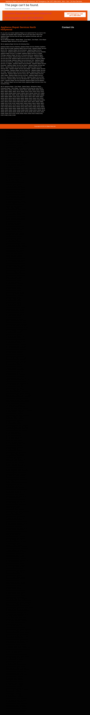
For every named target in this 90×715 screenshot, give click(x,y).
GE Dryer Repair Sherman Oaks (14, 437)
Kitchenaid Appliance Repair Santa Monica (17, 548)
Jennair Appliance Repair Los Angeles (16, 710)
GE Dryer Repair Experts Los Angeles (16, 406)
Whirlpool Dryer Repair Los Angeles (15, 462)
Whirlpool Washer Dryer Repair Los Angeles (17, 142)
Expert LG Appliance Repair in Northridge (17, 391)
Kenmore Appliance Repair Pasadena (15, 347)
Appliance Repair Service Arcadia (14, 637)
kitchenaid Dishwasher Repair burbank (16, 209)
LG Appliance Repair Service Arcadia (15, 642)
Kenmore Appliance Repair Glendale (15, 310)
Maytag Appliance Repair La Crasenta (16, 555)
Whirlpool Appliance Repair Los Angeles (16, 324)
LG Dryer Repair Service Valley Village (16, 617)
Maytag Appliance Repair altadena (15, 204)
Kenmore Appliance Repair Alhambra (15, 149)
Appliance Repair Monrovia (13, 481)
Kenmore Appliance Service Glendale (15, 339)
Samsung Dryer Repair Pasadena (14, 192)
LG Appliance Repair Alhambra (14, 152)
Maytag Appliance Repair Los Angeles (16, 551)
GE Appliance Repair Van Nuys (14, 388)
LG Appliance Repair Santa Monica (15, 130)
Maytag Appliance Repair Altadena (15, 160)
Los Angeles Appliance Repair (13, 533)
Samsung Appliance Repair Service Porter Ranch (18, 604)
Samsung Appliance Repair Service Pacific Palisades (19, 607)
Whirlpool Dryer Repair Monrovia (14, 464)
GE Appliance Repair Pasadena (14, 155)
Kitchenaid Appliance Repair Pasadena (16, 157)
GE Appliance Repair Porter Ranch (15, 386)
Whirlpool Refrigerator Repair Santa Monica (17, 470)
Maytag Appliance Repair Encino (14, 535)
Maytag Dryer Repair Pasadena (14, 236)
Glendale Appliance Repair (13, 580)
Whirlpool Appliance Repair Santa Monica (17, 329)
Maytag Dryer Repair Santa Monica (15, 455)
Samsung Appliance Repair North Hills (16, 361)
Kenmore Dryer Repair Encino (13, 652)
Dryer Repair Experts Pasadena (14, 405)
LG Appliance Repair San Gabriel (14, 319)
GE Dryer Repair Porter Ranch (14, 435)
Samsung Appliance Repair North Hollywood (17, 669)
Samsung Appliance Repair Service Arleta (17, 631)
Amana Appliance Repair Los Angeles (15, 536)
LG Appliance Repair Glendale (13, 302)
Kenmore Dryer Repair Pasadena (14, 253)
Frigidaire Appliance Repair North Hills (16, 378)
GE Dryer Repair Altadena (12, 224)
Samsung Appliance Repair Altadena (15, 216)
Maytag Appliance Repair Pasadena (15, 233)
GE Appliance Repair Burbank (13, 305)
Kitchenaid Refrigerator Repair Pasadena (16, 430)
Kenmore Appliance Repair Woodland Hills (17, 560)
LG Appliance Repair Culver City (14, 135)
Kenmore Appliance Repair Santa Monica (16, 479)
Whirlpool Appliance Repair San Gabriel (16, 322)
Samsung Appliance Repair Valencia (15, 673)
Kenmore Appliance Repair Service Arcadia (17, 639)
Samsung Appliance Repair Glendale (15, 538)
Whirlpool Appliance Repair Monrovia (15, 499)
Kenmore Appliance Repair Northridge (16, 349)
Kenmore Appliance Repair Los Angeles (16, 150)
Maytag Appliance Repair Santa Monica (16, 496)
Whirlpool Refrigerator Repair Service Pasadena (18, 600)
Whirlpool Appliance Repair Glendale (15, 583)
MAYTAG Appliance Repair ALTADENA (16, 181)
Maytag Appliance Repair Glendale (15, 309)
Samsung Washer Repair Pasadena (15, 509)
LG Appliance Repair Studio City (14, 373)
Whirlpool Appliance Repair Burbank (15, 226)
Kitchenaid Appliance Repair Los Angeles (16, 546)
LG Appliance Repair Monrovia (14, 449)
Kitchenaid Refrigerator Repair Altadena (16, 246)
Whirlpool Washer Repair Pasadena (15, 454)
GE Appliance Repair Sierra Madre (15, 447)
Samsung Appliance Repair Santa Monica (16, 476)
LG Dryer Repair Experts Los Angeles (15, 403)
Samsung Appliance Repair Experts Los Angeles (18, 395)
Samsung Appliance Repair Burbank (15, 292)
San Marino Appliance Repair (13, 422)
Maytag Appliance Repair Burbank (15, 568)
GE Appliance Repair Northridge (14, 385)
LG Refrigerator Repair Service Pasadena (16, 599)
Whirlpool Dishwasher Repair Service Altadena (18, 649)
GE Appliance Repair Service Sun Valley (16, 612)
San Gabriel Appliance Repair (13, 317)
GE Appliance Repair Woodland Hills (15, 444)
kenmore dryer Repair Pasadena (14, 199)
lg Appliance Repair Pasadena (13, 184)
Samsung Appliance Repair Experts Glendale (17, 400)
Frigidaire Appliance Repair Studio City (16, 381)
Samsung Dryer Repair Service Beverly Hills (17, 619)
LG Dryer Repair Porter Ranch (13, 433)
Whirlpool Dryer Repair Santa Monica (15, 465)
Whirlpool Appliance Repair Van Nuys (15, 626)
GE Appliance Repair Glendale (14, 304)
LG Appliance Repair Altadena (14, 214)
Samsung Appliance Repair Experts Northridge (18, 393)
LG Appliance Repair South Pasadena (15, 374)
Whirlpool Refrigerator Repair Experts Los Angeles (19, 410)
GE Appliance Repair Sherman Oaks (15, 390)
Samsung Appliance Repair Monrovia (15, 501)
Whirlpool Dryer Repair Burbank (14, 229)
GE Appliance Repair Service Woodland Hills (17, 610)
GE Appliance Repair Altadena (14, 211)
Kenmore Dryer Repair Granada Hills (15, 651)
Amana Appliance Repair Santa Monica (16, 504)
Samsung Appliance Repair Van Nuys (15, 627)
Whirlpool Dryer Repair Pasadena (14, 467)
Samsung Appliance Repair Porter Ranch (16, 363)
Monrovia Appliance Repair (13, 497)
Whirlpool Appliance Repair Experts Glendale (18, 401)
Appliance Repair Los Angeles (13, 691)
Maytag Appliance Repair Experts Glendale (17, 398)
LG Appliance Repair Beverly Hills (14, 688)
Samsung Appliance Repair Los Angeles (16, 474)
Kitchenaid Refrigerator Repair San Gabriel (17, 427)
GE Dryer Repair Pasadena (13, 179)
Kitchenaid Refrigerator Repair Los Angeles (17, 425)
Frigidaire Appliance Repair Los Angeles (16, 703)
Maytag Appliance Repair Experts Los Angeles (18, 396)
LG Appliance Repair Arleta (13, 287)
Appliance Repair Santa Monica (14, 526)
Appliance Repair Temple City (13, 486)
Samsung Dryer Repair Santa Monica (15, 459)
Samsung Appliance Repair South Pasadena (17, 690)
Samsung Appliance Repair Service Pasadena (18, 605)
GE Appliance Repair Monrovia (14, 445)
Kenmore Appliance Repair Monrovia (15, 491)
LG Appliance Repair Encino (13, 297)
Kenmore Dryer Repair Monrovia (14, 440)
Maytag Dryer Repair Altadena (14, 206)
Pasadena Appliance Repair (13, 506)
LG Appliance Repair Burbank (13, 337)
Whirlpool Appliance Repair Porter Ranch (16, 326)
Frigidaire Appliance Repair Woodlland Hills (17, 383)
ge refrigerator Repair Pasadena (14, 177)
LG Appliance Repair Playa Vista (14, 593)
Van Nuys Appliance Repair (13, 543)
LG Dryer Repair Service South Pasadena (16, 620)
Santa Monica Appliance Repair (14, 519)
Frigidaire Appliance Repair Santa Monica (17, 482)
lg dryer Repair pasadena (12, 167)
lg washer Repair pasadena (13, 169)
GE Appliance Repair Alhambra (14, 145)
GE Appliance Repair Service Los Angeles (17, 609)
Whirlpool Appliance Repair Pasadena (16, 164)
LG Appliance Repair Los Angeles (14, 133)
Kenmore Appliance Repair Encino (15, 561)
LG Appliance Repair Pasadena (14, 138)
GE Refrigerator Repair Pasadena (14, 679)
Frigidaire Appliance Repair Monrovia (15, 516)
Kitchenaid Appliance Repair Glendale (16, 307)
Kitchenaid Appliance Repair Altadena (16, 243)
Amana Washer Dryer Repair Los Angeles (16, 144)
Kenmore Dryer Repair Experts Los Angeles (17, 408)
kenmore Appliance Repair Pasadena (15, 196)
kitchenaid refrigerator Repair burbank (16, 203)
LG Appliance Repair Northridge (14, 351)
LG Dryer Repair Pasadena (13, 432)
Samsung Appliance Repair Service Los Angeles (18, 602)
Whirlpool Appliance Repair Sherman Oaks (17, 327)
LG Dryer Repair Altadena (12, 240)
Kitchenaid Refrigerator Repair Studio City (17, 428)
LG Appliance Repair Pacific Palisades (16, 664)
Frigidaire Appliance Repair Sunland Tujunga (17, 379)
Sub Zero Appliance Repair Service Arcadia (17, 636)
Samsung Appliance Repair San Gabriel (16, 320)
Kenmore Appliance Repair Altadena (15, 162)
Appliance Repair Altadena (13, 208)
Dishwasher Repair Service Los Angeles (16, 644)
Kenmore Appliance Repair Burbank (15, 567)
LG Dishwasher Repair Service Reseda (16, 646)
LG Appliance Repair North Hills (14, 364)
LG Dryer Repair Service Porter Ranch (16, 622)
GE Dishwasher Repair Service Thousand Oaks (18, 647)
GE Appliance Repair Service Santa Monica (17, 614)
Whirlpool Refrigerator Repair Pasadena (16, 472)
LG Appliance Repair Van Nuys (14, 624)
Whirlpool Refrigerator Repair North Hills (16, 469)
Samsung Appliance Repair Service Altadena (17, 632)
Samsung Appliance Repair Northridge (16, 358)
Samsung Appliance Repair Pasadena (15, 191)
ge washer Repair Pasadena (13, 176)
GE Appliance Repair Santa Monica (15, 140)
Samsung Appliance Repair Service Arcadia (17, 641)
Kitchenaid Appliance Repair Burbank (15, 154)
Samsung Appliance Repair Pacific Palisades (17, 656)
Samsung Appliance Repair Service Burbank (17, 634)
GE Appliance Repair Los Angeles (14, 147)
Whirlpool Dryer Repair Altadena (14, 261)
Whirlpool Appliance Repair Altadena (15, 213)
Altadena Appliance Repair (13, 508)
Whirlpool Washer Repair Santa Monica (16, 452)
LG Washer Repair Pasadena (13, 514)
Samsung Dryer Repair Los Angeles (15, 418)
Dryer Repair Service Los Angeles (14, 615)
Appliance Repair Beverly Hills (14, 492)
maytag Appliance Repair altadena (15, 182)
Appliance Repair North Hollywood (15, 487)
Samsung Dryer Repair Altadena (14, 272)
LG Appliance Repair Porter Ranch (15, 354)
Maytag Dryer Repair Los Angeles (14, 417)
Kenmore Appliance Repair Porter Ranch (16, 346)
